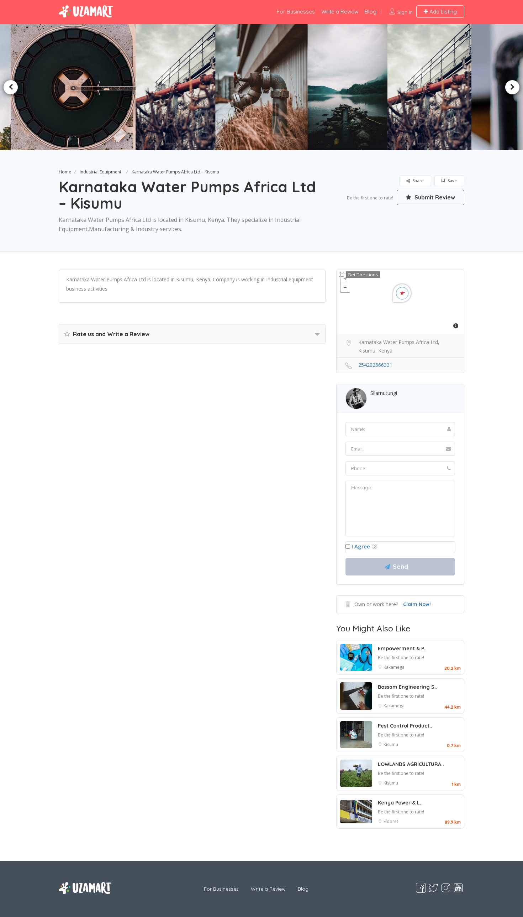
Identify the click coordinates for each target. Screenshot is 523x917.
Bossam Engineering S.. (407, 687)
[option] (178, 87)
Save (452, 181)
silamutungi (383, 393)
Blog (370, 11)
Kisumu (391, 744)
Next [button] (512, 87)
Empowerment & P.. (402, 648)
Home (65, 172)
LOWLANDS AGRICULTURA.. (411, 764)
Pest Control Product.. (405, 726)
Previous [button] (10, 87)
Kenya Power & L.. (400, 802)
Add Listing (442, 11)
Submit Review (434, 197)
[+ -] (400, 302)
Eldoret (391, 821)
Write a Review (339, 11)
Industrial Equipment (100, 172)
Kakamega (394, 667)
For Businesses (296, 11)
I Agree (361, 546)
